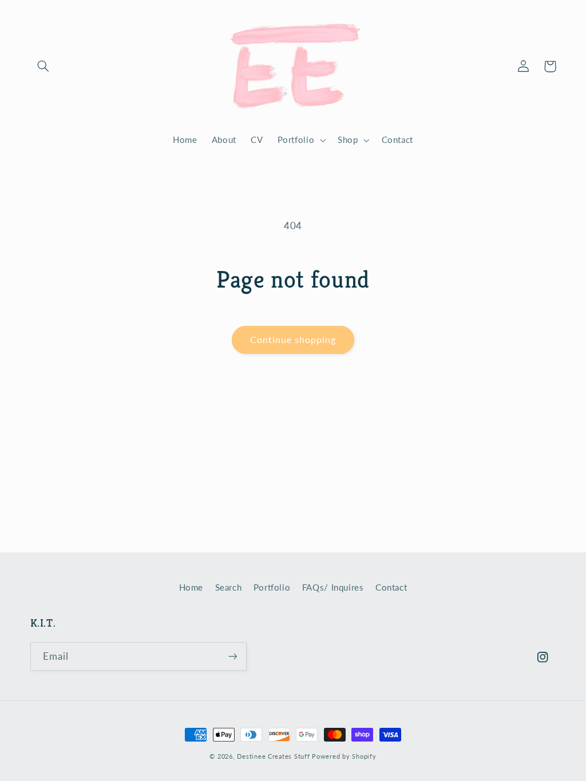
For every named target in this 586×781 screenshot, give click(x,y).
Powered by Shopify (344, 756)
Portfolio (272, 587)
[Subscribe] (232, 656)
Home (191, 587)
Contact (391, 587)
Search (228, 587)
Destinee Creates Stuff (273, 756)
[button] (43, 66)
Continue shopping (293, 339)
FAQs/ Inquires (333, 587)
